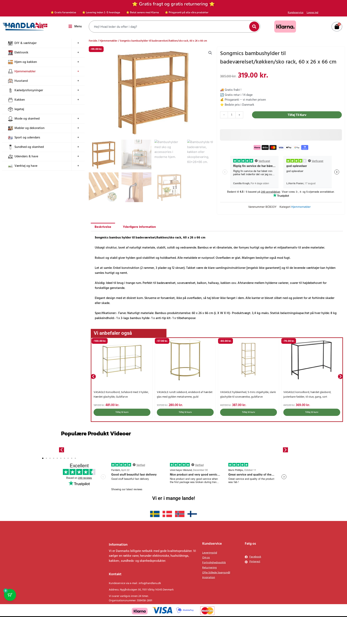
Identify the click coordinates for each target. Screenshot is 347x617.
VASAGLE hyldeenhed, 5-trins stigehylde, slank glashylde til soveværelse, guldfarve (185, 394)
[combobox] (169, 26)
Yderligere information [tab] (139, 227)
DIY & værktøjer (25, 43)
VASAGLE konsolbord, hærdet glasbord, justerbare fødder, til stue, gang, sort (244, 394)
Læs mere (312, 412)
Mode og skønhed (27, 118)
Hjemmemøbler (25, 71)
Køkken (19, 99)
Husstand (21, 81)
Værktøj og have (25, 166)
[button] (210, 52)
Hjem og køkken (25, 62)
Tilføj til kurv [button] (122, 412)
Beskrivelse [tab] (103, 227)
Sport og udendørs (27, 137)
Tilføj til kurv (297, 115)
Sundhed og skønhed (29, 147)
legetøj (19, 109)
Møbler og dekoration (29, 128)
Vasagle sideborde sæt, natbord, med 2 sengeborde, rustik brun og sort (306, 394)
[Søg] (254, 26)
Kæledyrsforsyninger (28, 90)
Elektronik (21, 52)
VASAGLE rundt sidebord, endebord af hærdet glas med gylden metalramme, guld (121, 394)
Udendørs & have (26, 156)
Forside (93, 41)
